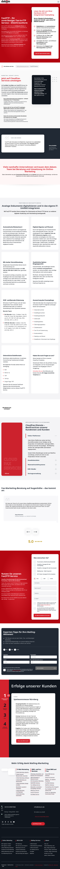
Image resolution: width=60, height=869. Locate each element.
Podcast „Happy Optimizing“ (50, 849)
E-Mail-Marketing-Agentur (22, 772)
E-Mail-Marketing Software (36, 845)
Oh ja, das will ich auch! (23, 740)
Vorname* (5, 654)
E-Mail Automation (34, 847)
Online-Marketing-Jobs (49, 845)
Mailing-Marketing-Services (7, 851)
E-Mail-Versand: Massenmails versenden (22, 775)
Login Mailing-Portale (37, 823)
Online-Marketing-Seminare (7, 847)
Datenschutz (10, 864)
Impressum (4, 864)
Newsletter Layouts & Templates (21, 787)
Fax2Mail (32, 851)
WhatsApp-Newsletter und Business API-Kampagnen (37, 774)
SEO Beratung (19, 843)
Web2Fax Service (35, 790)
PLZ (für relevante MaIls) (37, 659)
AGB (3, 866)
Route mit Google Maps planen (42, 816)
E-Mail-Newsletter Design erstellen (22, 784)
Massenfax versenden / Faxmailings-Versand (36, 787)
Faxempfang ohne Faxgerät (51, 787)
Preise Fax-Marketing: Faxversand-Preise (50, 793)
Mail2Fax (32, 853)
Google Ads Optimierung (21, 851)
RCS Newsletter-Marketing (37, 781)
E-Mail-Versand (33, 843)
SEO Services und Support (21, 845)
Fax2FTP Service (35, 792)
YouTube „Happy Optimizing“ (50, 851)
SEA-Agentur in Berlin (6, 845)
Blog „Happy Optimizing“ (49, 847)
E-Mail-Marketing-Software (22, 777)
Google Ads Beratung (20, 849)
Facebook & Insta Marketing (7, 849)
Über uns (46, 843)
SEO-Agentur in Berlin (6, 843)
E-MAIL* (5, 659)
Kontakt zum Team (48, 853)
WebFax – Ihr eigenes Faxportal (50, 780)
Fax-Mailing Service (35, 785)
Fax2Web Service (35, 794)
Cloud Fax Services (49, 777)
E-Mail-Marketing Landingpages (20, 791)
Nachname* (33, 654)
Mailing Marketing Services (23, 66)
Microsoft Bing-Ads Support (22, 853)
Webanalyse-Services (20, 847)
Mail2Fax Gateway (49, 785)
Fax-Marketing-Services (6, 853)
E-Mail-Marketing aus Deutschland (21, 780)
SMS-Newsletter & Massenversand (35, 778)
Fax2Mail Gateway (49, 783)
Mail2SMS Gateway (35, 783)
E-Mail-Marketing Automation (20, 794)
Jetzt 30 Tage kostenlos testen (42, 53)
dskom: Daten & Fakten (49, 855)
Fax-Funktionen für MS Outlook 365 (50, 789)
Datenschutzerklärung (45, 605)
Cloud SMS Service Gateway (49, 774)
